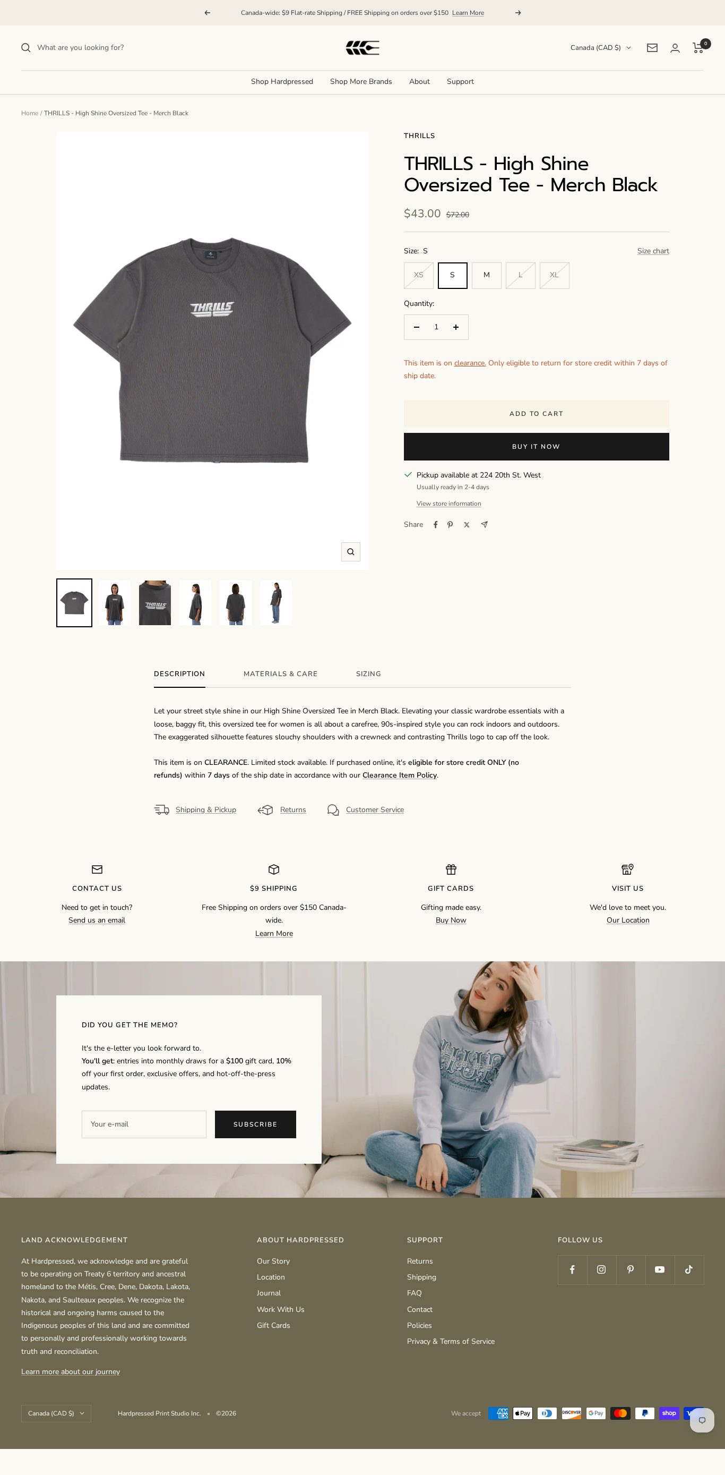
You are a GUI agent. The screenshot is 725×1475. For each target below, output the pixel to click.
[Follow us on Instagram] (601, 1269)
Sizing (369, 674)
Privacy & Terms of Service (451, 1341)
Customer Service (375, 810)
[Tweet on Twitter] (466, 524)
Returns (293, 810)
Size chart (653, 251)
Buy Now (451, 920)
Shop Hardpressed (282, 81)
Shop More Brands (361, 81)
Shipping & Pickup (206, 810)
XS (419, 275)
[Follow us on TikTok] (689, 1269)
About (419, 81)
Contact (420, 1310)
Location (271, 1277)
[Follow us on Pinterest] (630, 1269)
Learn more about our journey (70, 1372)
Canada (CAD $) (596, 48)
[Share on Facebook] (436, 524)
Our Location (628, 920)
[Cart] (698, 47)
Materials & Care (281, 674)
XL (554, 275)
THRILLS (419, 136)
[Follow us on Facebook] (572, 1269)
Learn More (468, 12)
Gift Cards (273, 1325)
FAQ (414, 1293)
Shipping (421, 1277)
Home (29, 113)
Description (179, 674)
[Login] (675, 48)
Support (460, 81)
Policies (419, 1325)
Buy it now (536, 446)
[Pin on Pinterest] (450, 524)
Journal (269, 1293)
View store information (449, 503)
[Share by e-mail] (484, 524)
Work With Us (281, 1310)
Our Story (273, 1261)
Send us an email (96, 920)
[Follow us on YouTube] (660, 1269)
